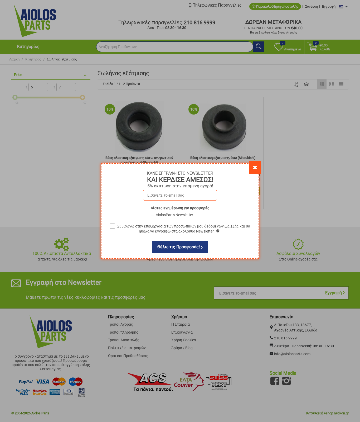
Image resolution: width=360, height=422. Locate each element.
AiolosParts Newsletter (174, 214)
